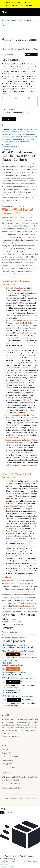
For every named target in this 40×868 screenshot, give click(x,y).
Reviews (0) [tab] (6, 149)
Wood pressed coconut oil (12, 139)
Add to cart (8, 119)
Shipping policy (7, 760)
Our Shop (5, 746)
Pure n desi (25, 142)
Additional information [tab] (10, 147)
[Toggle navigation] (35, 12)
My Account (6, 749)
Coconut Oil (6, 137)
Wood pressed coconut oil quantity (15, 112)
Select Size (13, 654)
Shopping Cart (7, 753)
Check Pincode (31, 54)
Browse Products (7, 867)
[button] (20, 809)
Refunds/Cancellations (10, 767)
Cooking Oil (12, 20)
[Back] (2, 812)
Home (4, 20)
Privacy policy (7, 764)
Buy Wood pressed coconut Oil (23, 134)
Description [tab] (6, 144)
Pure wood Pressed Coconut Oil (24, 137)
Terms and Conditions (10, 757)
